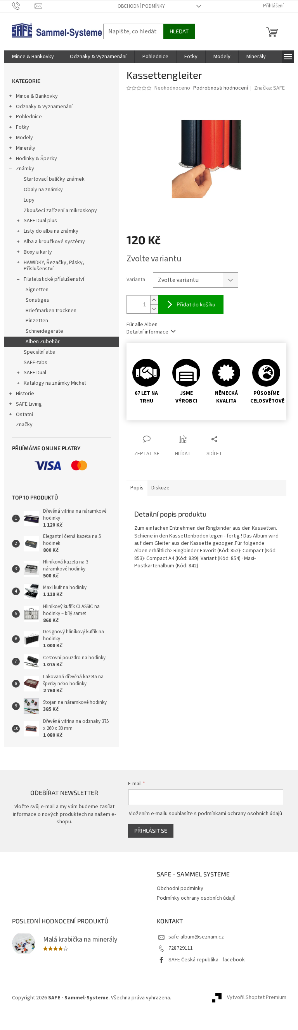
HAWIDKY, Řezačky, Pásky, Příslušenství (54, 266)
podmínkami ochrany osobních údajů (240, 813)
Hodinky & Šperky (36, 158)
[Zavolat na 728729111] (23, 5)
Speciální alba (39, 352)
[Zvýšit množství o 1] (154, 300)
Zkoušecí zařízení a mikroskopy (60, 210)
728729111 (180, 948)
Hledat (179, 31)
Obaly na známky (43, 190)
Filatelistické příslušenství (54, 279)
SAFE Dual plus (40, 221)
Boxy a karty (38, 252)
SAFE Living (29, 404)
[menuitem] (33, 56)
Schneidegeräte (44, 331)
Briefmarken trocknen (51, 311)
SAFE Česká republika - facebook (206, 960)
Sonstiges (37, 300)
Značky (24, 425)
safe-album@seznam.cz (196, 937)
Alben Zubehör (43, 342)
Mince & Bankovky (37, 96)
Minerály (25, 148)
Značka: (269, 88)
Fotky (22, 127)
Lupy (29, 200)
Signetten (37, 290)
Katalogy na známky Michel (55, 383)
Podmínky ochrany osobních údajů (196, 898)
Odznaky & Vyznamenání (44, 107)
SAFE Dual (35, 373)
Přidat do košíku (196, 304)
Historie (25, 393)
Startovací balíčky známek (54, 179)
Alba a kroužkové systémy (54, 241)
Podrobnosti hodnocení (220, 88)
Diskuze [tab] (160, 488)
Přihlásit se (150, 830)
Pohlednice (29, 117)
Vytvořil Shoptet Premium (256, 998)
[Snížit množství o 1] (154, 308)
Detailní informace (147, 332)
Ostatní (24, 414)
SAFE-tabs (35, 362)
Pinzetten (37, 321)
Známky (25, 169)
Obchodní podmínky (141, 6)
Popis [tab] (137, 488)
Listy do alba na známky (51, 231)
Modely (24, 138)
